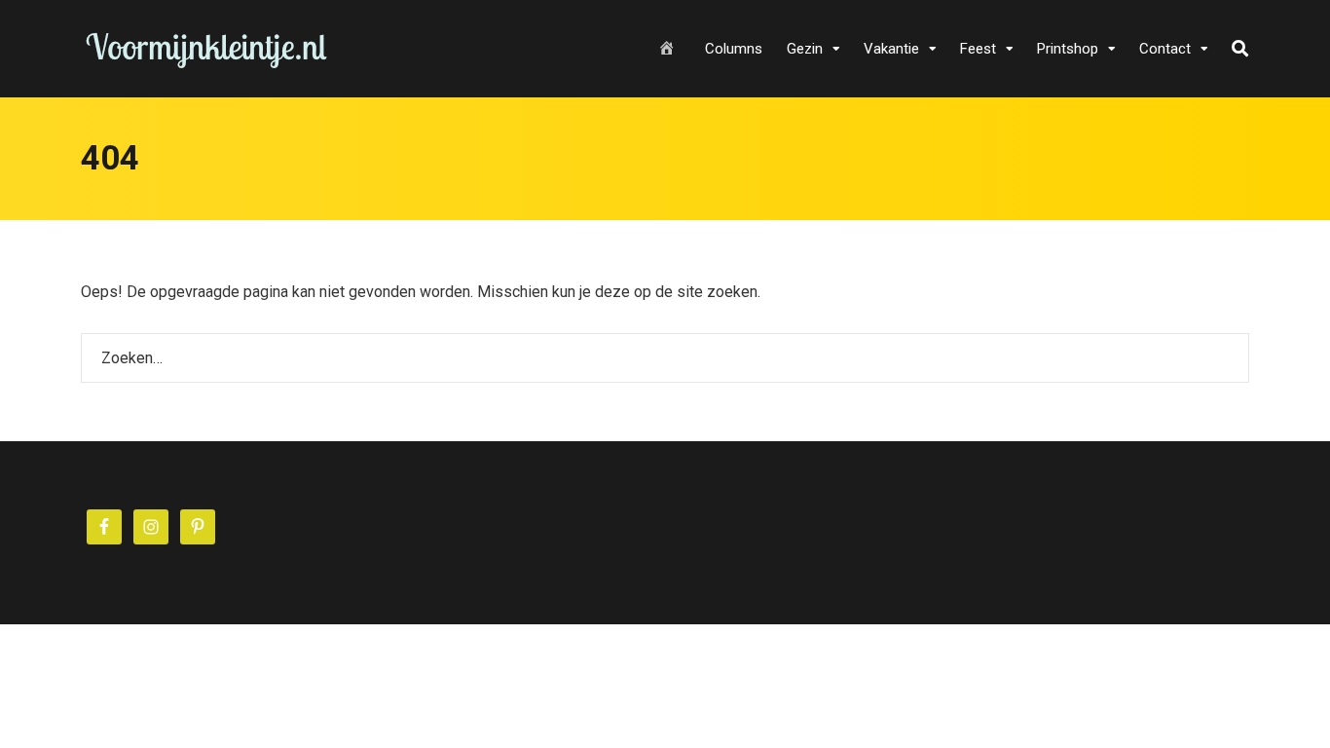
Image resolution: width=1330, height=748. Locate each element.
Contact (1165, 48)
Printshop (1067, 48)
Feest (978, 48)
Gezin (805, 48)
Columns (733, 48)
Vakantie (891, 48)
